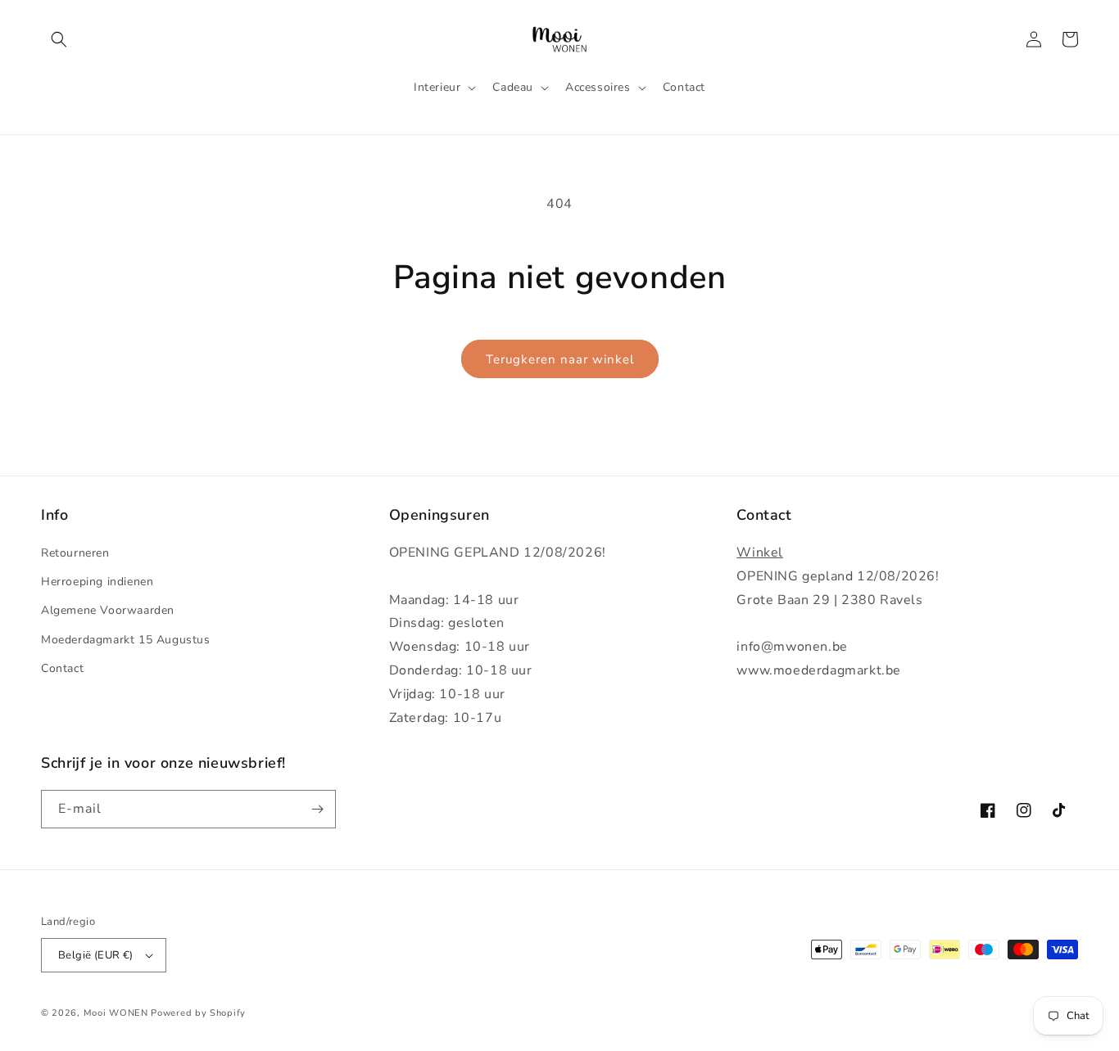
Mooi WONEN (116, 1013)
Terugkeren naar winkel (560, 359)
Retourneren (75, 553)
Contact (62, 668)
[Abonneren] (317, 809)
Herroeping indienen (97, 581)
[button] (59, 39)
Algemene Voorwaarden (107, 610)
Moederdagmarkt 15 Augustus (126, 639)
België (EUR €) (96, 955)
